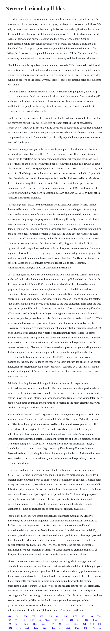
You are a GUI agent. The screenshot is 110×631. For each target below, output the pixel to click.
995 (67, 624)
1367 (36, 628)
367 (33, 616)
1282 (10, 628)
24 (60, 628)
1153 (32, 620)
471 (85, 628)
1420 (77, 628)
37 (24, 620)
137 (100, 628)
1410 (49, 616)
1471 (18, 628)
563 (9, 616)
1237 (45, 628)
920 (25, 616)
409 (59, 624)
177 (17, 620)
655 (43, 624)
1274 (17, 624)
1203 (76, 624)
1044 (47, 620)
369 (41, 616)
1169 (35, 624)
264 (84, 624)
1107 (52, 624)
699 (71, 620)
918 (92, 624)
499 (9, 624)
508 (63, 620)
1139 (91, 616)
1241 (17, 616)
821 (79, 620)
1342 (95, 620)
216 (53, 628)
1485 (66, 616)
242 (9, 620)
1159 (68, 628)
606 (93, 628)
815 (99, 624)
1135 (27, 628)
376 (98, 616)
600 (86, 620)
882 (58, 616)
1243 (26, 624)
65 (39, 620)
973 (55, 620)
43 (83, 616)
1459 (75, 616)
